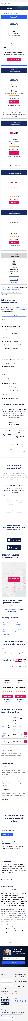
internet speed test (20, 309)
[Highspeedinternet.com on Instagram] (20, 1001)
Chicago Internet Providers (20, 976)
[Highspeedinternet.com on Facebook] (15, 1001)
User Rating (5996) (14, 98)
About (16, 991)
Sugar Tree (5, 622)
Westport (5, 624)
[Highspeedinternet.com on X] (18, 1001)
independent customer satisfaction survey (11, 289)
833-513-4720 (16, 105)
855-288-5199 (16, 246)
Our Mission (17, 993)
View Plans (12, 102)
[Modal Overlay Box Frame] (14, 956)
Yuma (16, 622)
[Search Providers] (11, 980)
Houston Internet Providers (20, 979)
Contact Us (17, 996)
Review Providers (4, 976)
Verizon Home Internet (11, 609)
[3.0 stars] (14, 95)
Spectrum (7, 605)
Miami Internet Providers (19, 984)
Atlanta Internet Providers (19, 986)
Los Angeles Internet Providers (20, 974)
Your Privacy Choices (6, 1015)
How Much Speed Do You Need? (7, 993)
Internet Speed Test (4, 991)
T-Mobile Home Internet (4, 735)
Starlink (3, 746)
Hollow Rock (6, 634)
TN (5, 942)
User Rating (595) (13, 150)
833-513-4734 (16, 63)
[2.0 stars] (12, 95)
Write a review (7, 834)
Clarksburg (17, 624)
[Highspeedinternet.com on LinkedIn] (25, 1001)
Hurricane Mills (18, 627)
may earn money (5, 0)
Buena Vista (6, 627)
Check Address (12, 59)
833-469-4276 (16, 156)
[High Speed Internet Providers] (7, 4)
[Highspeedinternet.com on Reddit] (22, 1001)
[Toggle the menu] (25, 3)
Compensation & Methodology (6, 1013)
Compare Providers (4, 974)
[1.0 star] (10, 95)
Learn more (14, 282)
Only (16, 631)
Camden (5, 629)
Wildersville (5, 631)
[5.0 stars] (18, 95)
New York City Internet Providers (21, 981)
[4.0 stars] (16, 95)
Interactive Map (14, 579)
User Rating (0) (14, 279)
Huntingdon (18, 629)
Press (16, 998)
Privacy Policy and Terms (17, 1013)
